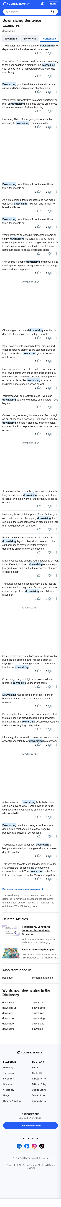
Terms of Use (38, 1095)
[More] (57, 53)
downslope (38, 1023)
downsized (38, 1013)
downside (37, 1002)
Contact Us (37, 1073)
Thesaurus (8, 1073)
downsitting (38, 1007)
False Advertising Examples (38, 949)
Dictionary (8, 1067)
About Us (36, 1067)
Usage (6, 1095)
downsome (8, 1029)
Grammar (8, 1084)
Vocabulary (8, 1089)
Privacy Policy (39, 1078)
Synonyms (30, 38)
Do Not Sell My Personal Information (30, 1158)
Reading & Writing (12, 1100)
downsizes (8, 1018)
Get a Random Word (30, 1125)
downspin (37, 1029)
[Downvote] (50, 53)
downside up (9, 1007)
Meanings (11, 38)
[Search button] (53, 12)
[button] (43, 3)
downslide (8, 1023)
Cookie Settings (40, 1089)
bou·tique (7, 977)
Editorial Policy (39, 1084)
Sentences (49, 38)
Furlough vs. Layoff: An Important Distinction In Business (36, 930)
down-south (8, 1002)
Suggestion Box (40, 1100)
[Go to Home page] (16, 4)
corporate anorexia (42, 977)
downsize (7, 1013)
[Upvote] (39, 53)
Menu (53, 3)
